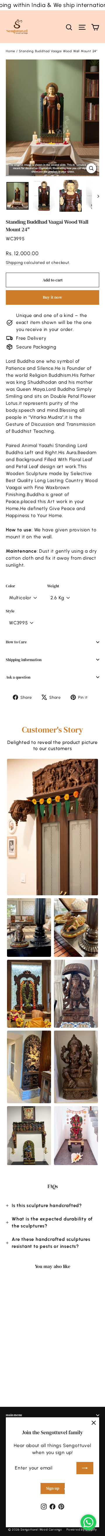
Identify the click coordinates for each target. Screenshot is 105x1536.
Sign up (52, 1488)
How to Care (16, 642)
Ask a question (18, 677)
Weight (53, 586)
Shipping (14, 262)
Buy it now (52, 297)
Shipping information (23, 659)
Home (10, 51)
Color (10, 586)
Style (10, 611)
